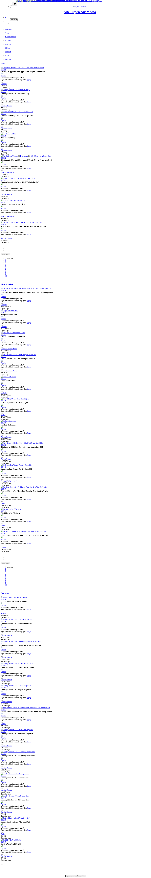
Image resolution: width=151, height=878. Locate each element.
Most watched (7, 284)
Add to (3, 76)
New (3, 63)
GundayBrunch (6, 106)
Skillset (3, 415)
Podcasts (5, 593)
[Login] (11, 23)
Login (29, 80)
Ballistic (4, 84)
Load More (5, 254)
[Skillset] (2, 405)
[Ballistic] (2, 74)
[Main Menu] (14, 4)
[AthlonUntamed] (2, 118)
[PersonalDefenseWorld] (2, 339)
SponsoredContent (7, 172)
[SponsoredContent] (2, 162)
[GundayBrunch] (2, 96)
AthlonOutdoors (6, 437)
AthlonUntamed (6, 128)
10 (6, 276)
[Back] (10, 5)
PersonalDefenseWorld (9, 349)
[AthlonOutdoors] (2, 427)
